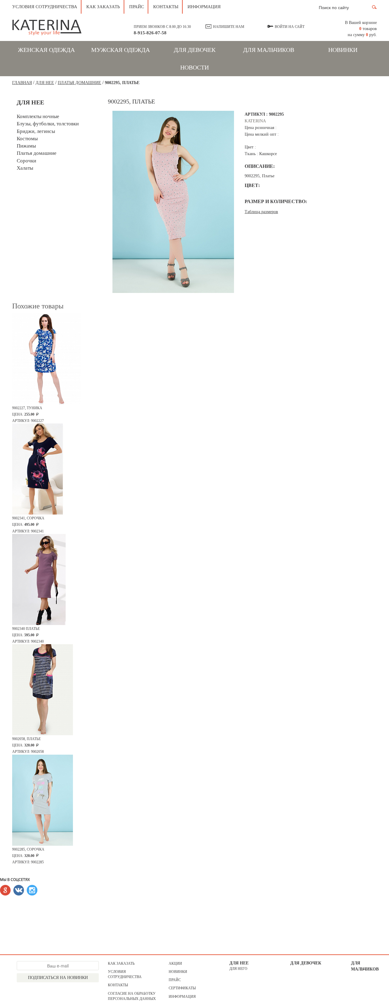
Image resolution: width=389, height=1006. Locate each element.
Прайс (136, 6)
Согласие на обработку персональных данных (132, 996)
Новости (194, 67)
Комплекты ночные (38, 116)
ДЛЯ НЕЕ (45, 82)
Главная (22, 82)
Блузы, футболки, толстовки (48, 124)
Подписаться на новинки (58, 977)
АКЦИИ (175, 963)
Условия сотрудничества (44, 6)
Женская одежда (46, 49)
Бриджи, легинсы (36, 131)
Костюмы (27, 138)
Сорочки (26, 161)
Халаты (25, 168)
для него (238, 969)
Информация (204, 6)
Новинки (342, 49)
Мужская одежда (120, 49)
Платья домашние (79, 82)
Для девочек (194, 49)
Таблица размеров (261, 211)
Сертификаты (182, 988)
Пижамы (26, 146)
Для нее (239, 963)
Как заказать (103, 6)
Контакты (165, 6)
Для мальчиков (268, 49)
